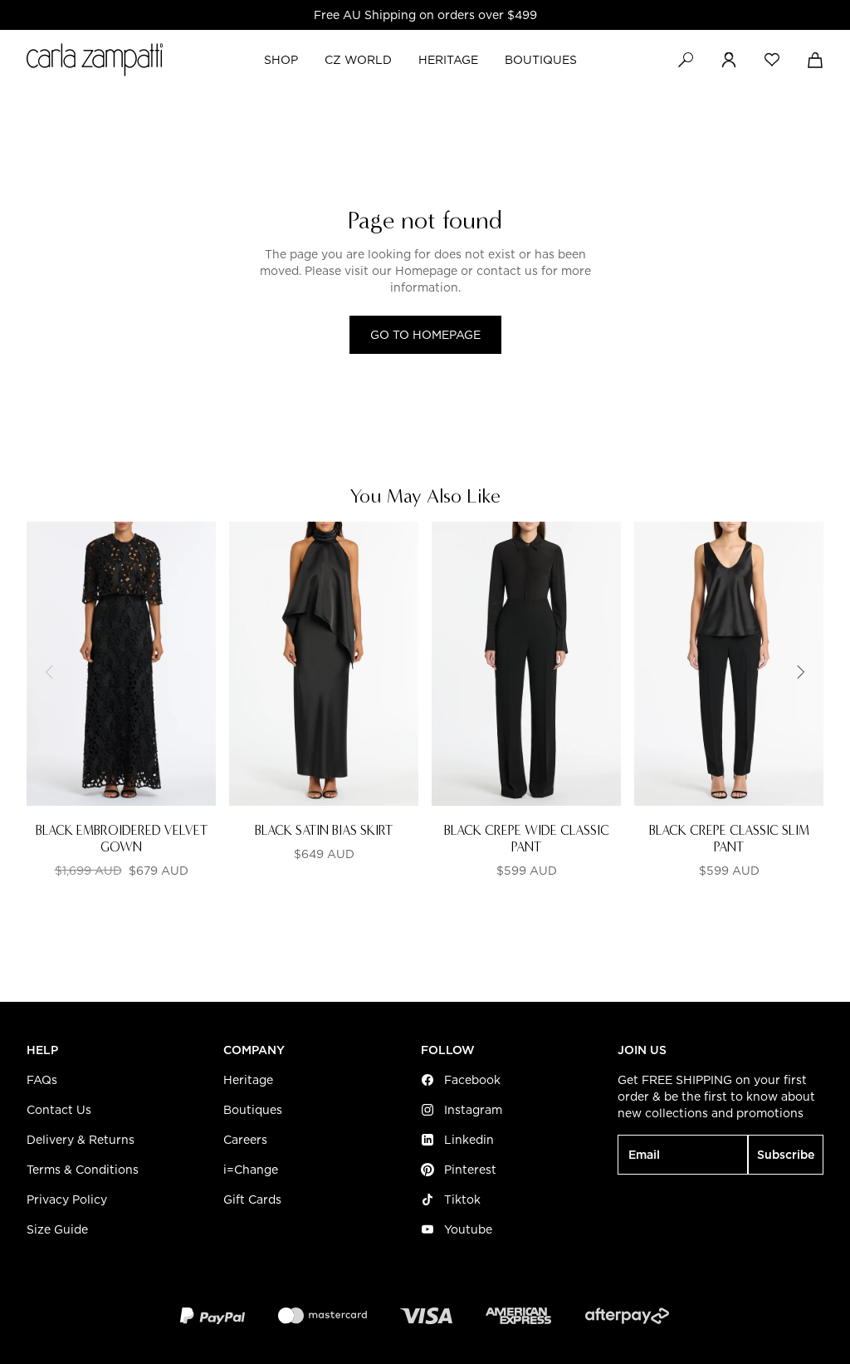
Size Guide (57, 1229)
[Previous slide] (50, 672)
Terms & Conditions (83, 1169)
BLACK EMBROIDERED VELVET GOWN (122, 838)
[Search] (685, 60)
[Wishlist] (772, 60)
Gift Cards (252, 1199)
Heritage (248, 1080)
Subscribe (785, 1154)
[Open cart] (815, 60)
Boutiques (252, 1110)
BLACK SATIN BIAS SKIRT (324, 830)
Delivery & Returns (80, 1139)
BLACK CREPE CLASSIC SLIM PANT (729, 838)
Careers (245, 1139)
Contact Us (59, 1110)
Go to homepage (425, 334)
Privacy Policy (67, 1199)
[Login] (729, 60)
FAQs (42, 1080)
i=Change (250, 1169)
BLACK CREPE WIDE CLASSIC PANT (526, 838)
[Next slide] (800, 672)
